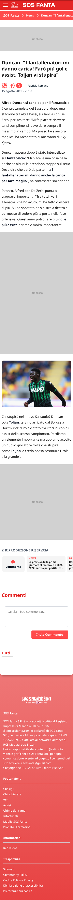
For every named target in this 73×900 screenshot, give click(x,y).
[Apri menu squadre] (14, 5)
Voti (5, 800)
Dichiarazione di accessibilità (23, 885)
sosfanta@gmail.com (37, 763)
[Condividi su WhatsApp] (4, 85)
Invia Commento (49, 634)
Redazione (10, 848)
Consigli (8, 789)
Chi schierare (12, 794)
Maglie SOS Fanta (15, 821)
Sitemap (8, 869)
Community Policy (15, 875)
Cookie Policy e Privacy (18, 880)
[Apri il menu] (5, 4)
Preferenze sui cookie (17, 891)
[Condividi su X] (19, 85)
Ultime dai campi (14, 810)
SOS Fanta (11, 15)
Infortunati (10, 816)
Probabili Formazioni (17, 827)
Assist (7, 805)
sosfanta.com (21, 731)
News (30, 15)
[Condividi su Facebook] (12, 85)
